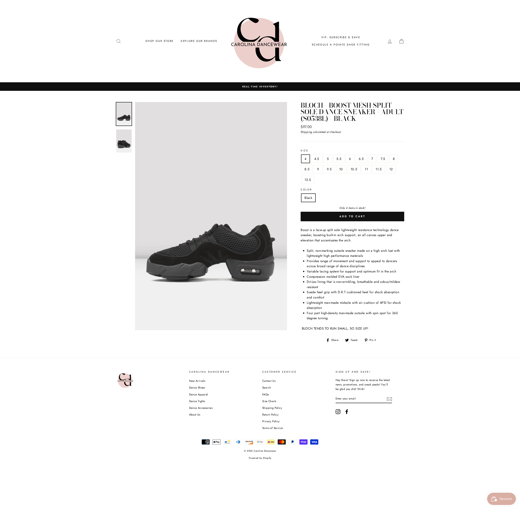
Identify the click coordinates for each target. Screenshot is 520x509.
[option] (260, 86)
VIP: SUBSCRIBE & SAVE (340, 37)
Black (308, 197)
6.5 (361, 158)
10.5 (354, 169)
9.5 (329, 169)
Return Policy (270, 414)
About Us (194, 414)
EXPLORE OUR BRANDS (199, 41)
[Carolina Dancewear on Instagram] (338, 411)
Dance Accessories (201, 408)
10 (341, 169)
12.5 (307, 179)
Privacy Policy (271, 421)
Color (306, 189)
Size (304, 150)
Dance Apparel (198, 394)
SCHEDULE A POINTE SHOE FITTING (341, 45)
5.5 (338, 158)
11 (366, 169)
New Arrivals (197, 381)
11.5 (379, 169)
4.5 (316, 158)
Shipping (306, 132)
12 (391, 169)
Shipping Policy (272, 408)
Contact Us (268, 381)
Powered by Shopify (260, 458)
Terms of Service (272, 428)
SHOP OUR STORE (159, 41)
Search (266, 387)
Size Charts (269, 401)
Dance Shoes (197, 387)
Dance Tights (197, 401)
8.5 (306, 169)
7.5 (383, 158)
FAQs (265, 394)
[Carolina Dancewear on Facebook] (346, 411)
